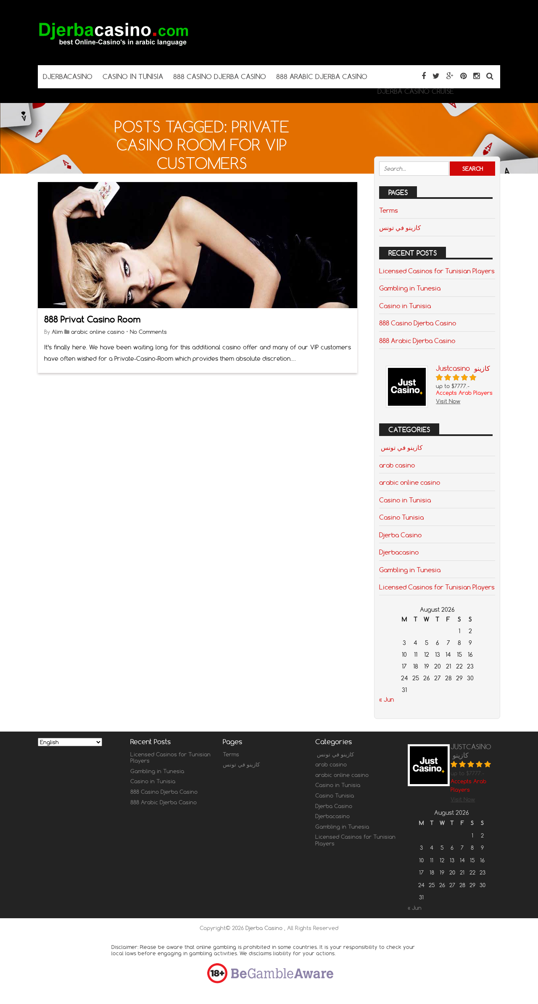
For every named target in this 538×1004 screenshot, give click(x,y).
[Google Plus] (450, 76)
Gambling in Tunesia (409, 288)
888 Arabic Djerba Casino (417, 340)
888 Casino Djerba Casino (417, 323)
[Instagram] (476, 76)
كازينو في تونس (400, 227)
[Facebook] (424, 76)
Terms (388, 210)
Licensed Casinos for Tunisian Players (437, 271)
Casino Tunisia (401, 517)
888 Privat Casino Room (92, 319)
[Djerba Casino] (113, 48)
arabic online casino (97, 331)
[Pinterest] (463, 76)
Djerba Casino (400, 535)
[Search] (489, 76)
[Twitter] (436, 76)
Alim (57, 331)
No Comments (148, 331)
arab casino (397, 465)
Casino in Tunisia (405, 305)
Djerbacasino (399, 552)
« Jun (386, 699)
